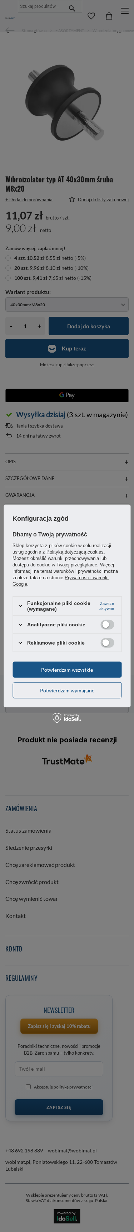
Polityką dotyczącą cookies (75, 551)
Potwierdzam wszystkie (67, 669)
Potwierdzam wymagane (67, 690)
